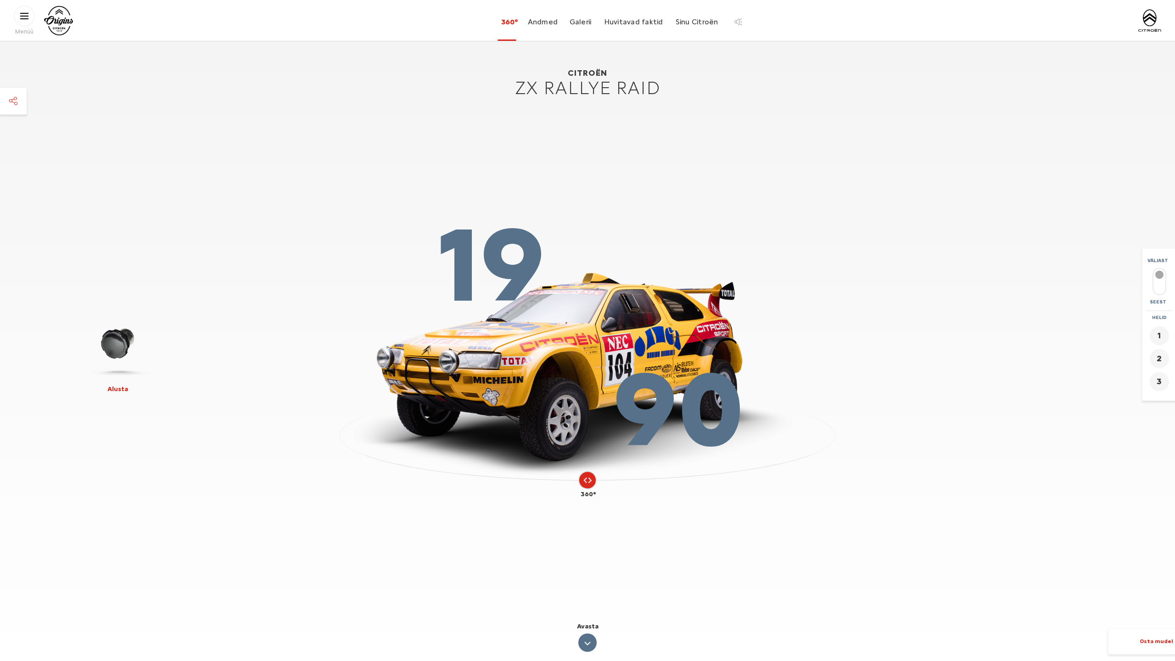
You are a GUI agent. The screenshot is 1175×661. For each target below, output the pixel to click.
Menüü (24, 31)
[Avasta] (587, 642)
